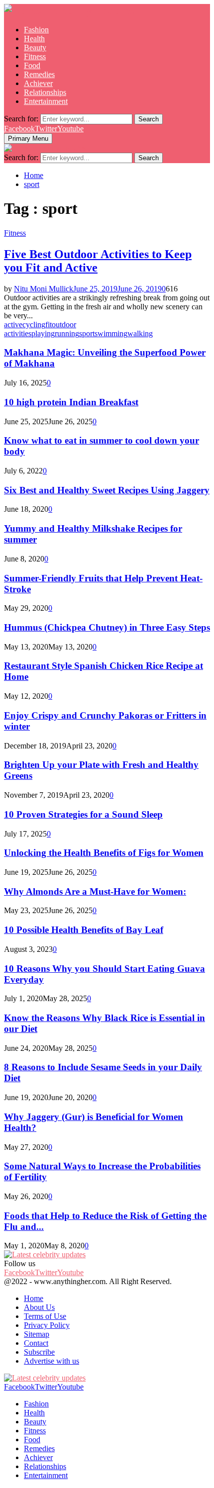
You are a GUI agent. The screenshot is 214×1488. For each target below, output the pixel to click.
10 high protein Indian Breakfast (71, 402)
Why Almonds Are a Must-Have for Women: (95, 891)
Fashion (36, 29)
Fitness (35, 56)
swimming (111, 333)
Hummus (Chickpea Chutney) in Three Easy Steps (107, 627)
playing (43, 333)
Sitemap (36, 1334)
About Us (39, 1307)
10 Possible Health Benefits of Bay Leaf (83, 930)
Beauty (35, 47)
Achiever (38, 83)
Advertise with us (51, 1361)
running (67, 333)
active (13, 324)
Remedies (39, 74)
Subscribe (39, 1352)
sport (87, 333)
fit (48, 324)
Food (32, 65)
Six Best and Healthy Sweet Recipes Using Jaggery (107, 490)
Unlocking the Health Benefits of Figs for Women (104, 852)
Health (34, 38)
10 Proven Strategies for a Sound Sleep (83, 814)
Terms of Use (45, 1316)
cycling (33, 324)
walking (140, 333)
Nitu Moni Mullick (43, 288)
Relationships (45, 92)
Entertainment (46, 101)
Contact (36, 1343)
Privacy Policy (47, 1325)
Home (33, 1298)
